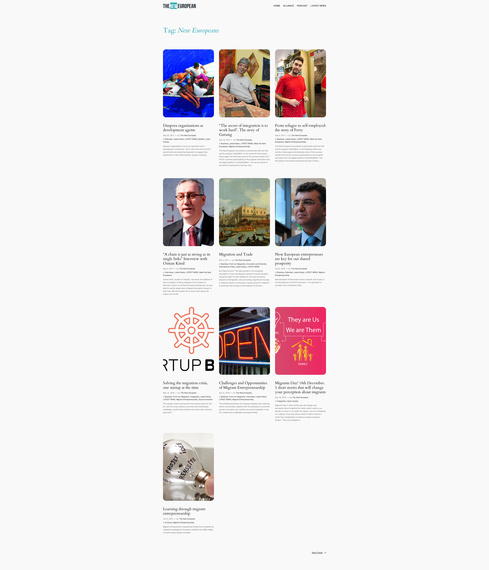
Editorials (168, 139)
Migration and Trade (236, 254)
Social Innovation (206, 399)
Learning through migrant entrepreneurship (184, 511)
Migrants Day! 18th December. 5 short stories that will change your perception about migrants (300, 388)
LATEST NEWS (191, 139)
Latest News (178, 139)
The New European (188, 135)
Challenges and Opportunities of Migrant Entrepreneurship (243, 385)
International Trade (227, 267)
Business (224, 143)
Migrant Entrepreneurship (239, 146)
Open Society (292, 401)
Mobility (201, 139)
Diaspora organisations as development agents (183, 127)
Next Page (319, 552)
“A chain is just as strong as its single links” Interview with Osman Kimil (186, 259)
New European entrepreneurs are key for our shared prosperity (299, 259)
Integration (194, 397)
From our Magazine (237, 264)
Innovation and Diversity (256, 264)
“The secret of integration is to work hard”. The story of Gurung (243, 130)
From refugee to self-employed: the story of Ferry (300, 127)
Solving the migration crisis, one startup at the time (185, 385)
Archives (168, 522)
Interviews (169, 272)
